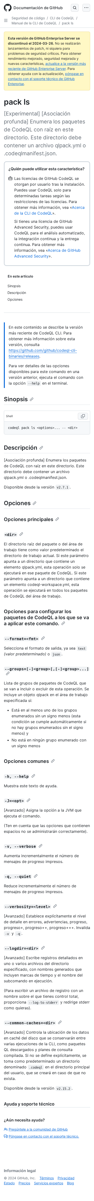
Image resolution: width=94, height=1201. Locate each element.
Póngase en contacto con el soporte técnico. (44, 1136)
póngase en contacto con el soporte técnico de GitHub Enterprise (46, 79)
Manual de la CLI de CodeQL (34, 23)
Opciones (17, 503)
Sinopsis (16, 399)
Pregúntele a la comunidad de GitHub (38, 1129)
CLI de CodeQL (62, 18)
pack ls (67, 23)
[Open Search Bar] (75, 8)
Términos (47, 1178)
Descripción (20, 447)
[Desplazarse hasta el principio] (83, 1190)
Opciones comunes (26, 761)
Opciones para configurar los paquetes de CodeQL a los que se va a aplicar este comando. (46, 617)
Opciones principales (28, 519)
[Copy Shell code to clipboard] (83, 416)
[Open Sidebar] (6, 20)
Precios (24, 1183)
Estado (9, 1183)
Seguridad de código (28, 18)
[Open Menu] (86, 8)
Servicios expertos (48, 1183)
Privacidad (66, 1178)
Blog (70, 1183)
